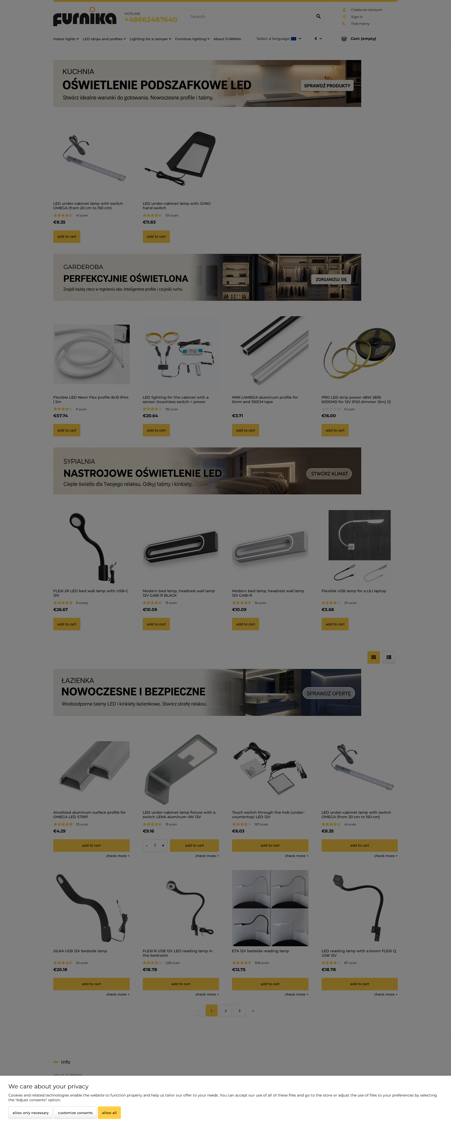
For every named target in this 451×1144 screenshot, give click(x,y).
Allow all (109, 1113)
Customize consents (75, 1113)
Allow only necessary (31, 1113)
